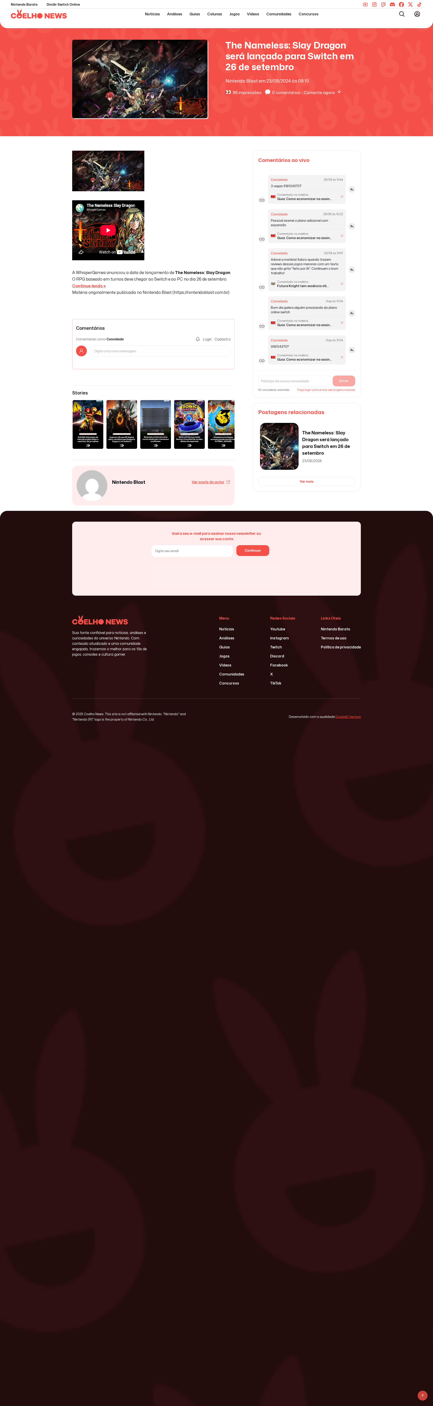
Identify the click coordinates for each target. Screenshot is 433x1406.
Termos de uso (333, 638)
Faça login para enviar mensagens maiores (326, 390)
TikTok (275, 683)
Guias (194, 14)
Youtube (277, 629)
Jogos (234, 14)
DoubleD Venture (348, 717)
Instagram (279, 638)
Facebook (279, 665)
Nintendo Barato (24, 4)
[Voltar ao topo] (423, 1396)
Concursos (308, 14)
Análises (174, 14)
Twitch (276, 647)
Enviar (344, 381)
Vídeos (253, 14)
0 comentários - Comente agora (303, 92)
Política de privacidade (341, 647)
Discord (277, 656)
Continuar (253, 550)
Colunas (214, 14)
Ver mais (307, 481)
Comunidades (278, 14)
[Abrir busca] (402, 14)
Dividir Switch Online (63, 4)
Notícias (152, 14)
